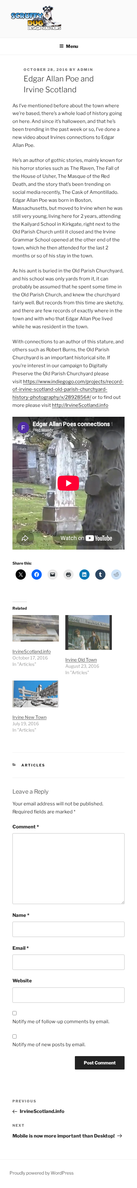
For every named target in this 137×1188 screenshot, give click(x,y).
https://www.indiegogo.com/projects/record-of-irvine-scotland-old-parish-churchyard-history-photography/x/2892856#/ (68, 389)
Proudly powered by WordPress (42, 1173)
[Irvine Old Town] (88, 632)
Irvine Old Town (81, 659)
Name (20, 915)
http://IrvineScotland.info (80, 405)
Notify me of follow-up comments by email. (60, 1021)
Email (20, 948)
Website (22, 981)
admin (85, 69)
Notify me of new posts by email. (48, 1044)
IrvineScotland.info (31, 651)
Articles (33, 765)
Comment (25, 827)
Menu (72, 46)
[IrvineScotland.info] (35, 628)
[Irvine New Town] (35, 694)
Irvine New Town (29, 717)
